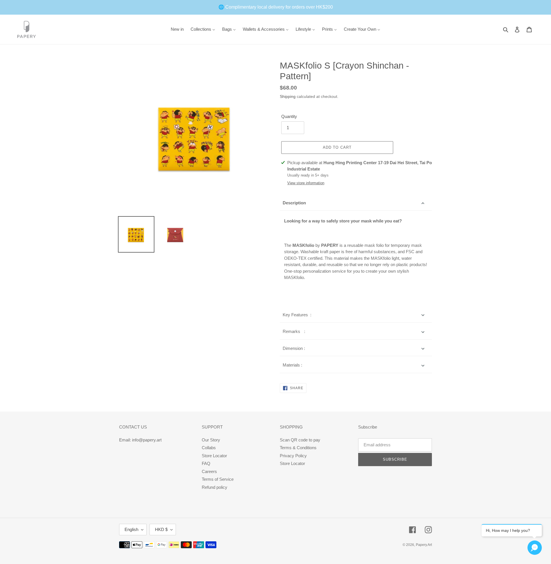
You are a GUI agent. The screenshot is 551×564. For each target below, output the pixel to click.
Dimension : (294, 348)
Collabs (209, 447)
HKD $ (161, 529)
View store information (305, 183)
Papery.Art (424, 545)
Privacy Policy (293, 455)
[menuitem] (177, 29)
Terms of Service (218, 479)
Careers (209, 471)
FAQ (206, 463)
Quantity (289, 116)
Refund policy (214, 487)
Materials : (292, 365)
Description (294, 202)
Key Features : (297, 314)
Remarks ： (295, 331)
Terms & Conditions (298, 447)
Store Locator (214, 455)
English (131, 529)
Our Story (211, 439)
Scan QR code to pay (300, 439)
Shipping (288, 96)
